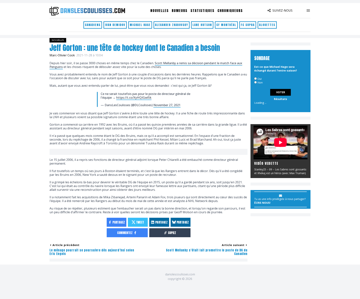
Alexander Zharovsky (171, 25)
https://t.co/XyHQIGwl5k (134, 97)
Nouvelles (159, 10)
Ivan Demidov (115, 25)
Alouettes (267, 25)
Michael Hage (140, 25)
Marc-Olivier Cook (62, 55)
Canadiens (92, 25)
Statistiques (202, 10)
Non (260, 82)
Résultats (280, 99)
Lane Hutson (202, 25)
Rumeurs (180, 10)
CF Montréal (226, 25)
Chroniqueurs (230, 10)
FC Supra (248, 25)
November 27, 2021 (167, 105)
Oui (259, 79)
